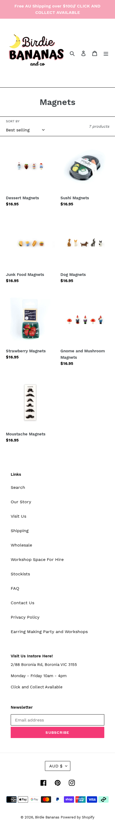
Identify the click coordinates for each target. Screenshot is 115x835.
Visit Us (18, 516)
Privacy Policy (25, 617)
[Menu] (106, 53)
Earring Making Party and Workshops (49, 631)
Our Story (21, 501)
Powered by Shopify (77, 817)
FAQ (15, 588)
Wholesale (21, 545)
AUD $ (56, 765)
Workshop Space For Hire (37, 559)
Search (18, 487)
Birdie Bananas (47, 817)
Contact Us (22, 602)
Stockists (20, 573)
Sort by (13, 121)
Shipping (20, 530)
